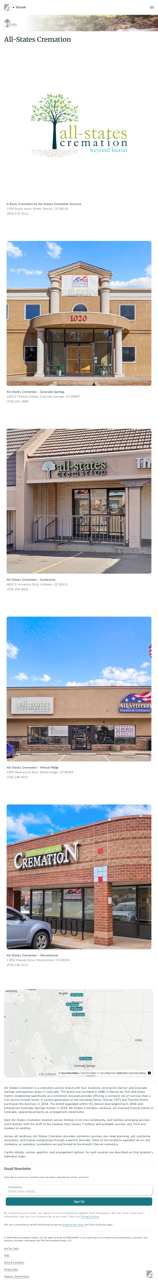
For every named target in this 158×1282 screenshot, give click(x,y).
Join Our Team (11, 1248)
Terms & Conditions (14, 1262)
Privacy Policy (11, 1269)
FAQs (7, 1255)
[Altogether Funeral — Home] (7, 7)
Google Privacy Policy (73, 1224)
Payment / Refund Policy (16, 1276)
